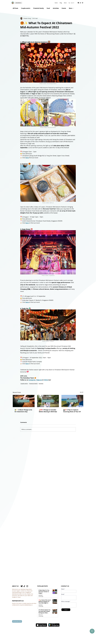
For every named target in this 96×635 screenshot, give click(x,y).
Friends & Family (38, 8)
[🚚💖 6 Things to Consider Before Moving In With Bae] (48, 401)
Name (62, 589)
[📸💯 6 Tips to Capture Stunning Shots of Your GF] (72, 401)
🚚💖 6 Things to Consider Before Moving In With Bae (48, 411)
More (70, 8)
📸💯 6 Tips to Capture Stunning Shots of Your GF (72, 411)
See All (81, 392)
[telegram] (78, 3)
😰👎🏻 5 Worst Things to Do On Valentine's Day (23, 411)
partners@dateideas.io (27, 605)
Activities (56, 8)
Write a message (65, 601)
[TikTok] (80, 3)
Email (62, 594)
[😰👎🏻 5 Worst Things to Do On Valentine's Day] (24, 401)
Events (64, 8)
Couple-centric (25, 8)
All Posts (15, 8)
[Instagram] (82, 3)
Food (48, 8)
